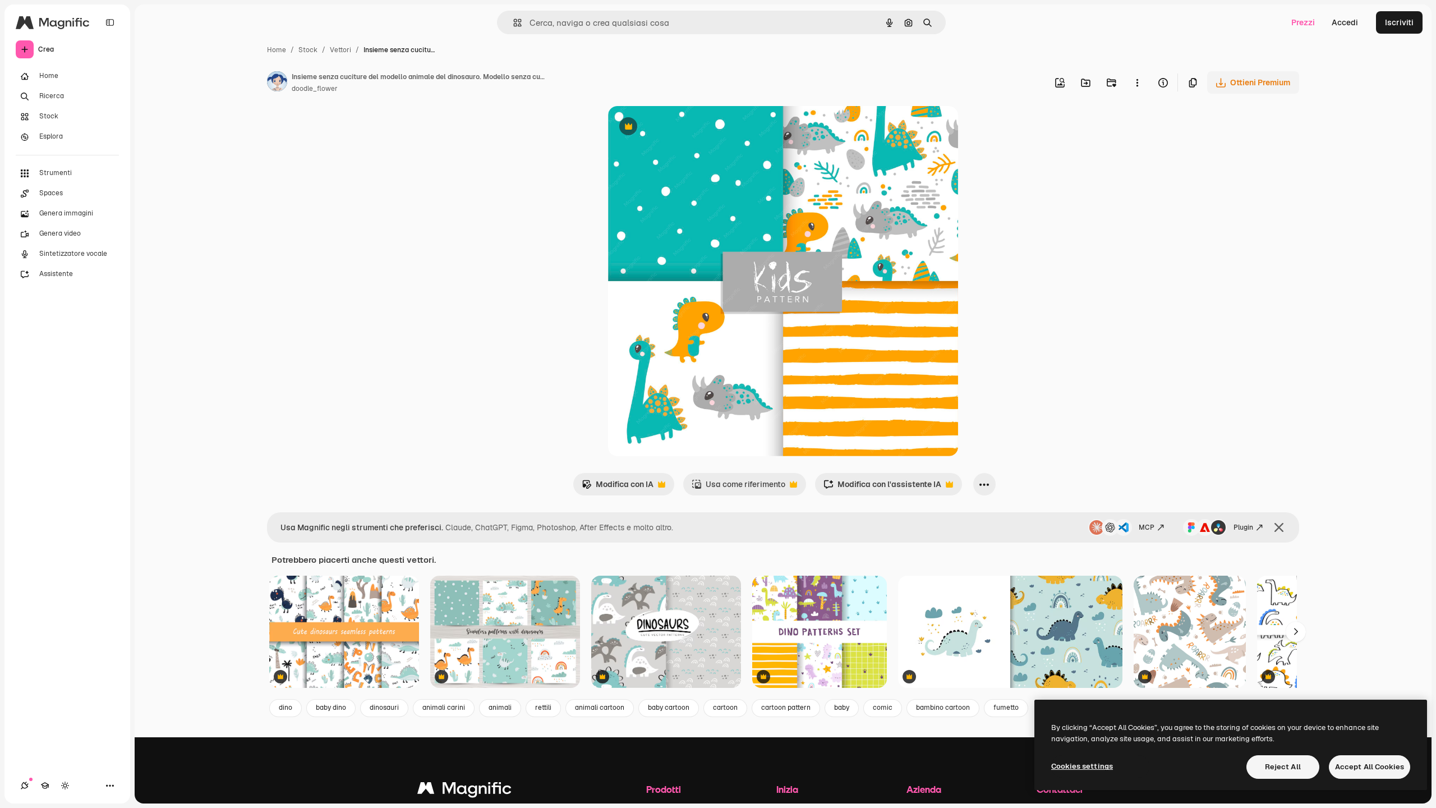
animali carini (443, 707)
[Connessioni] (25, 786)
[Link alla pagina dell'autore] (277, 83)
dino (285, 707)
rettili (543, 707)
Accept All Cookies (1369, 767)
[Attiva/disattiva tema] (65, 786)
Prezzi (1303, 22)
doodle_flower (315, 88)
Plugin (1243, 527)
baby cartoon (668, 707)
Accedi (1345, 22)
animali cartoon (599, 707)
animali (500, 707)
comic (882, 707)
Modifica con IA (617, 487)
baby (841, 707)
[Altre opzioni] (1137, 82)
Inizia (787, 789)
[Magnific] (464, 791)
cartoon (725, 707)
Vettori (340, 49)
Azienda (923, 789)
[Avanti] (1296, 632)
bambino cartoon (943, 707)
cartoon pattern (786, 707)
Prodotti (663, 789)
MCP (1146, 527)
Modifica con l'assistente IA (882, 487)
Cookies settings (1082, 766)
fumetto (1006, 707)
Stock (307, 49)
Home (276, 49)
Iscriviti (1399, 22)
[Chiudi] (1279, 527)
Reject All (1283, 767)
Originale (682, 127)
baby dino (331, 707)
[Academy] (45, 786)
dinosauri (384, 707)
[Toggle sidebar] (110, 22)
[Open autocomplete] (513, 23)
